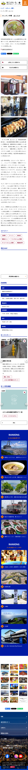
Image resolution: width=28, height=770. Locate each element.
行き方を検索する (14, 67)
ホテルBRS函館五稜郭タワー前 (12, 412)
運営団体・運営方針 (8, 748)
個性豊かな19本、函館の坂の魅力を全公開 (16, 497)
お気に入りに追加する (14, 62)
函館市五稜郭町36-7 (7, 49)
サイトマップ (18, 748)
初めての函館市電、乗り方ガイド (13, 517)
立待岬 (6, 626)
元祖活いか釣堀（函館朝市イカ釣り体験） (15, 567)
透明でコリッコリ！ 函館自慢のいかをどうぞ (16, 536)
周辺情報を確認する (14, 276)
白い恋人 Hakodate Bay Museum (13, 646)
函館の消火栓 (7, 361)
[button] (1, 361)
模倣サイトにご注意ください (14, 745)
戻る (14, 423)
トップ (2, 8)
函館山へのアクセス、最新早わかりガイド (15, 457)
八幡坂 (6, 606)
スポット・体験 (10, 8)
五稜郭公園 (7, 586)
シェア (4, 53)
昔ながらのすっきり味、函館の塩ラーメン (15, 477)
